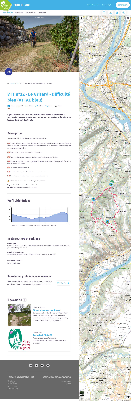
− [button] (81, 21)
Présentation (8, 13)
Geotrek (68, 384)
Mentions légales (107, 5)
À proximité (42, 13)
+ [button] (81, 18)
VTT (18, 84)
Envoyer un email (13, 389)
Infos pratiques (30, 13)
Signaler (63, 283)
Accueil (12, 84)
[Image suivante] (27, 315)
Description (19, 13)
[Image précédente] (11, 315)
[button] (81, 24)
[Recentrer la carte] (81, 29)
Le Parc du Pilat (91, 5)
